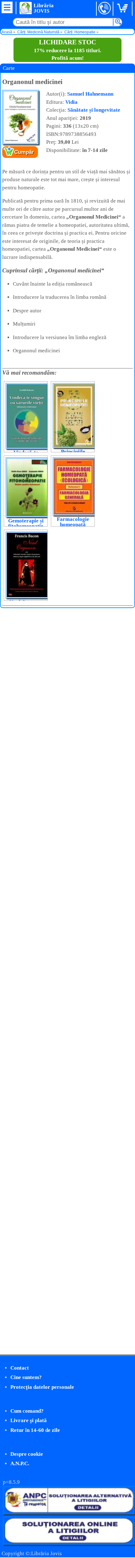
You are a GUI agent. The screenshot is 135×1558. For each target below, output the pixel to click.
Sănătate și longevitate (94, 110)
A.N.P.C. (19, 1463)
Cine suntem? (26, 1377)
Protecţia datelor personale (42, 1387)
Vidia (71, 102)
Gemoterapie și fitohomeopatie (26, 523)
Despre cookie (26, 1454)
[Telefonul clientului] (104, 9)
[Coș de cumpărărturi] (123, 9)
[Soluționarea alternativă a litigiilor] (69, 1513)
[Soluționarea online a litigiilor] (69, 1543)
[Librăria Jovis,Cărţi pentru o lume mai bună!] (25, 8)
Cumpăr (24, 152)
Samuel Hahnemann (90, 94)
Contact (19, 1368)
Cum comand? (27, 1411)
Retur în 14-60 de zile (35, 1430)
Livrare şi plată (28, 1420)
